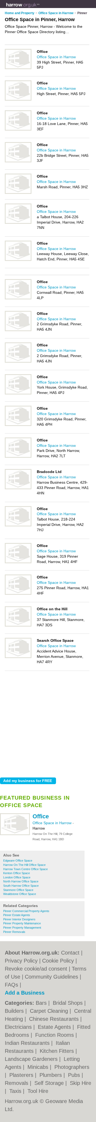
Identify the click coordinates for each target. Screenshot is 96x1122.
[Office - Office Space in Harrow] (15, 834)
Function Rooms (55, 1035)
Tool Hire (37, 1091)
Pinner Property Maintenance (22, 923)
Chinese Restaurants (54, 1019)
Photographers (71, 1067)
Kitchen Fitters (57, 1051)
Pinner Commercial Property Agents (26, 911)
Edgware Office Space (17, 860)
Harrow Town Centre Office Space (25, 869)
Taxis (16, 1091)
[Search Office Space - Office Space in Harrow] (18, 657)
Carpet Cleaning (50, 1011)
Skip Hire (80, 1083)
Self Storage (49, 1083)
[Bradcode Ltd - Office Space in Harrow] (18, 488)
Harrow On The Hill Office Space (24, 864)
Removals (17, 1083)
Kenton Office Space (16, 873)
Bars (42, 1003)
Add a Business (25, 993)
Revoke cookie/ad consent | (38, 969)
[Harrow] (39, 8)
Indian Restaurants (28, 1043)
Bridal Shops (68, 1003)
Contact (70, 953)
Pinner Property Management (22, 927)
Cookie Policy (58, 961)
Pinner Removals (14, 931)
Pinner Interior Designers (19, 919)
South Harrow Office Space (21, 885)
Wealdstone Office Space (19, 894)
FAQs (11, 985)
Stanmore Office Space (18, 890)
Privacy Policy (21, 961)
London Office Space (16, 877)
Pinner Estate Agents (16, 915)
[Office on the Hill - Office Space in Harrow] (18, 625)
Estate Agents (55, 1027)
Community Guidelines (51, 977)
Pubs (75, 1075)
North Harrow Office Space (20, 881)
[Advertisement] (48, 723)
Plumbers (51, 1075)
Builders (15, 1011)
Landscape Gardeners (32, 1059)
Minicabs (38, 1067)
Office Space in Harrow (53, 823)
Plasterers (22, 1075)
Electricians (19, 1027)
